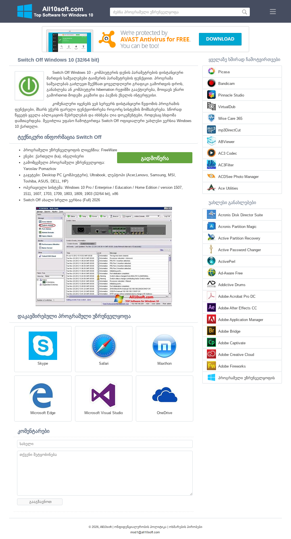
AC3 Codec (227, 153)
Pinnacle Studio (231, 95)
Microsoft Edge (42, 413)
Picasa (224, 72)
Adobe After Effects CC (237, 308)
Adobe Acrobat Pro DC (236, 296)
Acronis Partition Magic (237, 227)
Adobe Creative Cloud (236, 355)
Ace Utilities (228, 188)
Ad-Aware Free (230, 273)
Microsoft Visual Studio (103, 413)
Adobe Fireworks (232, 366)
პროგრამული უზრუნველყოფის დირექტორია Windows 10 (246, 378)
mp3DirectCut (229, 130)
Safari (104, 363)
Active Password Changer (239, 250)
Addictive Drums (232, 285)
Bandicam (226, 83)
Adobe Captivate (232, 343)
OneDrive (164, 413)
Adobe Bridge (229, 331)
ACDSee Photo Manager (238, 177)
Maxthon (164, 363)
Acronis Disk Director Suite (240, 215)
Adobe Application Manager (240, 320)
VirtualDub (226, 107)
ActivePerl (226, 261)
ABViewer (226, 142)
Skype (43, 363)
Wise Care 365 (230, 118)
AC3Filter (226, 165)
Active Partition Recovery (239, 238)
